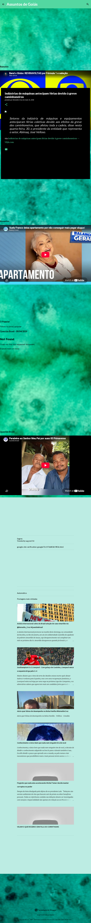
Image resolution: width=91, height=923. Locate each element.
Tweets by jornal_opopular (11, 326)
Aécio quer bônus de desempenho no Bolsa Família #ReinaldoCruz (42, 711)
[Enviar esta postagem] (6, 150)
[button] (6, 104)
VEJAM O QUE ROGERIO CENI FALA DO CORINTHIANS (38, 827)
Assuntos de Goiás (22, 4)
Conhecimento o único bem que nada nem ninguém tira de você (41, 743)
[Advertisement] (45, 199)
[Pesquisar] (40, 4)
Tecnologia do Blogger (47, 910)
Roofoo (52, 915)
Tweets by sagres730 (25, 541)
